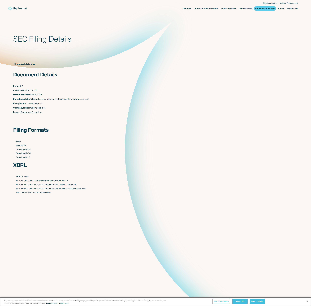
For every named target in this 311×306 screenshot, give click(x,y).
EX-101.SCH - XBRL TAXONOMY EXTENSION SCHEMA (42, 180)
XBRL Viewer (22, 176)
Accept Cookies (257, 301)
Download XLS (23, 157)
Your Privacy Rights (221, 301)
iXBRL (18, 141)
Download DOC (23, 153)
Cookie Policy (51, 303)
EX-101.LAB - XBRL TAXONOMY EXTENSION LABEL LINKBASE (46, 184)
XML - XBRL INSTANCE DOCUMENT (33, 192)
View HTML (21, 145)
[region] (155, 301)
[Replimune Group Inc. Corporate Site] (82, 8)
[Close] (307, 301)
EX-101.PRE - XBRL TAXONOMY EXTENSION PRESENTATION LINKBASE (51, 188)
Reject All (240, 301)
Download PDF (23, 149)
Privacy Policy (62, 303)
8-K (21, 86)
